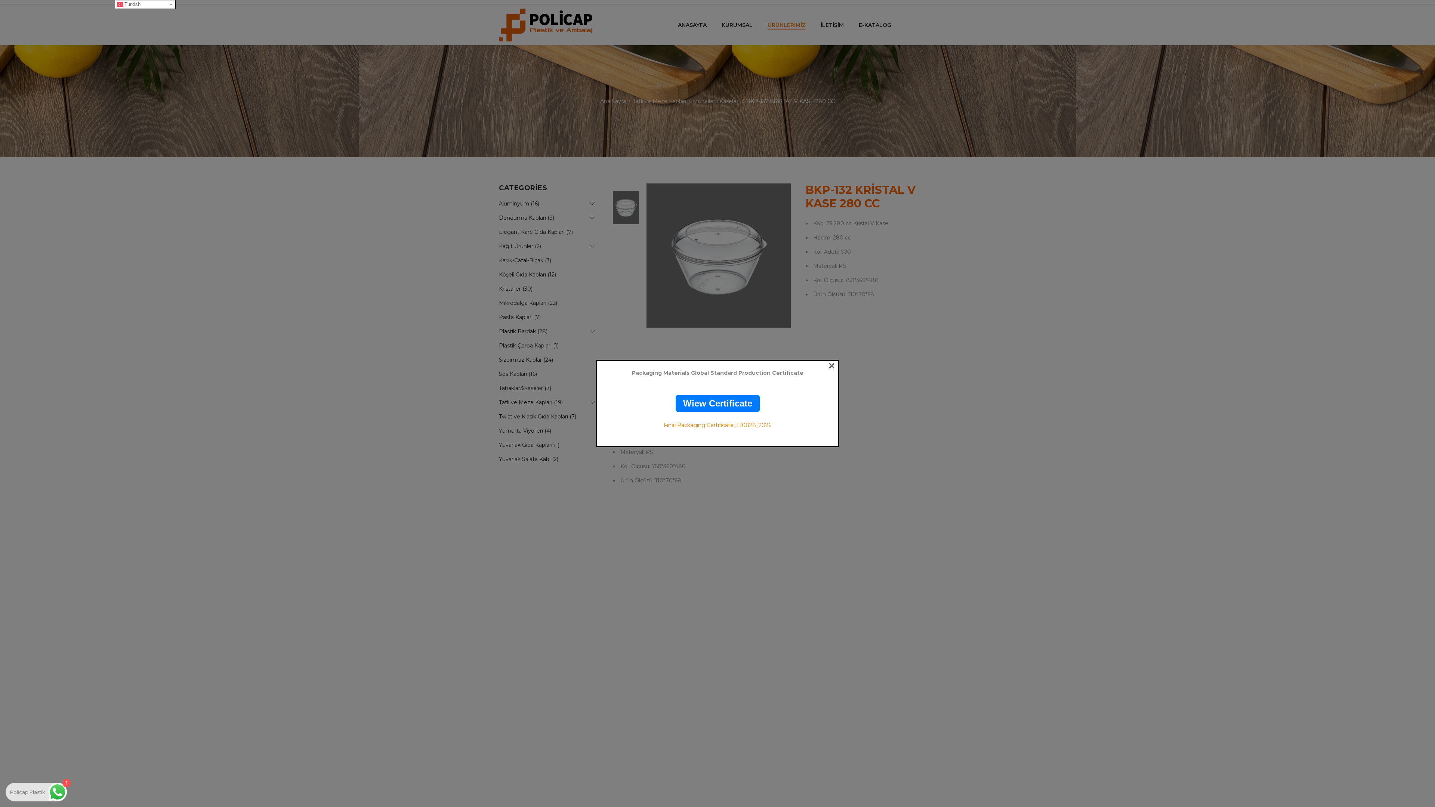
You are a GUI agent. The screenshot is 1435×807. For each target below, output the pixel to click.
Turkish (132, 4)
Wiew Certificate (717, 403)
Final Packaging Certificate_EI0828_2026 (717, 425)
